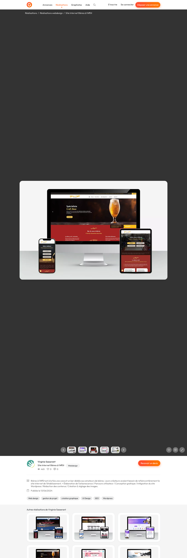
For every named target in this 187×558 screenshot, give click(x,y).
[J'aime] (169, 450)
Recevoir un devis (149, 463)
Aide (87, 4)
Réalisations (62, 4)
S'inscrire (112, 4)
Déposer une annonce (148, 4)
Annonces (47, 4)
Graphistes (76, 4)
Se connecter (127, 4)
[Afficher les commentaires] (175, 450)
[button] (63, 450)
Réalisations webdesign (51, 13)
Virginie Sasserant (46, 461)
